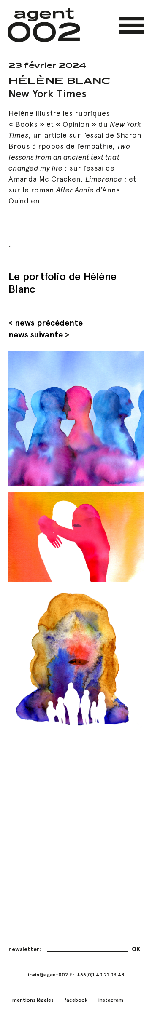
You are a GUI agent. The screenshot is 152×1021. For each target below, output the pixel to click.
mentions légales (33, 1000)
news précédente (49, 323)
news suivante (35, 334)
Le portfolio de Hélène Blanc (62, 282)
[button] (131, 25)
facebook (75, 1000)
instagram (110, 1000)
